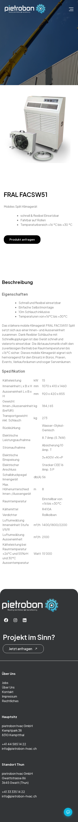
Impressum (9, 696)
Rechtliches (10, 701)
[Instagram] (15, 620)
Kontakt (7, 692)
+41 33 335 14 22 (13, 792)
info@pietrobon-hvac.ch (19, 749)
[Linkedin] (24, 620)
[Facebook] (6, 620)
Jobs (5, 683)
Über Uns (8, 687)
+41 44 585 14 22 (14, 744)
